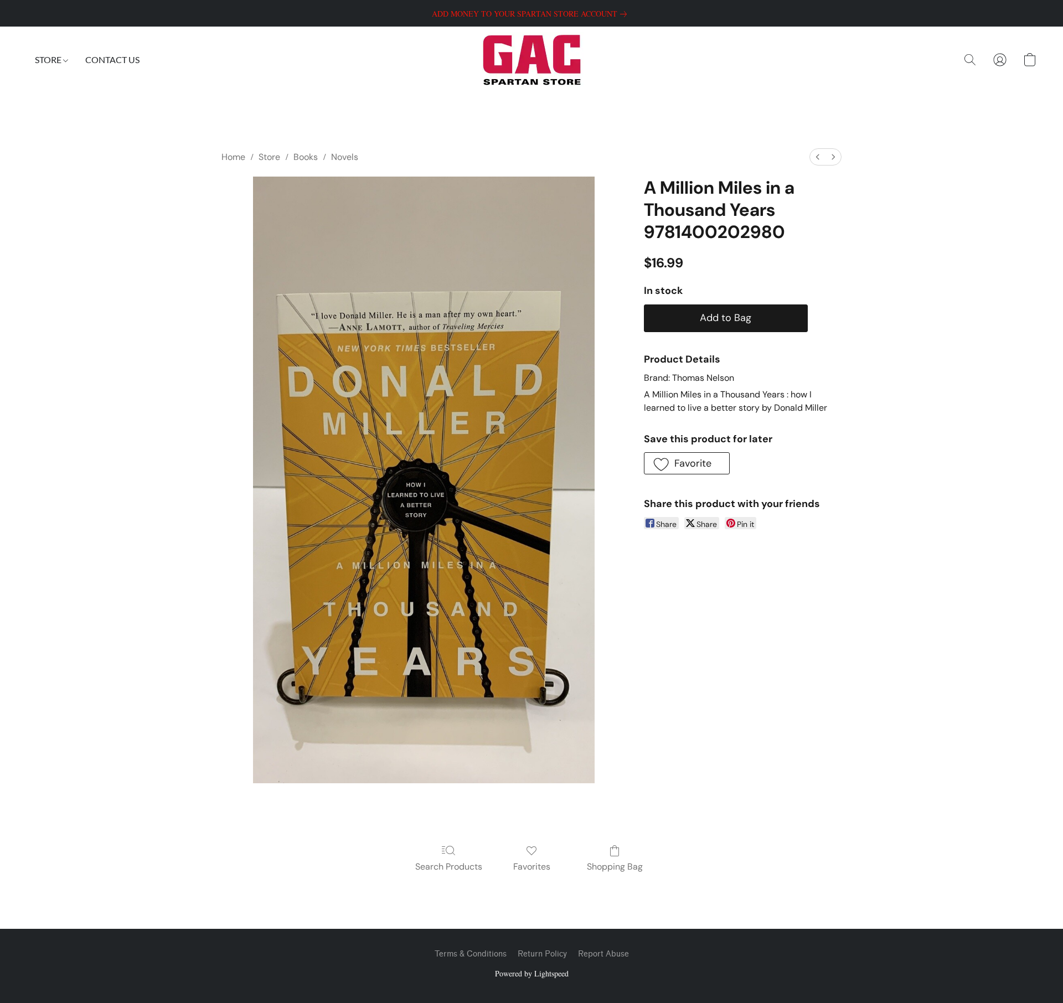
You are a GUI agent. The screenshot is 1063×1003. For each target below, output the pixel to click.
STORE (49, 59)
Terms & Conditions (471, 954)
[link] (531, 13)
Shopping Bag (615, 866)
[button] (532, 59)
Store (269, 157)
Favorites (531, 866)
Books (305, 157)
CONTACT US (112, 59)
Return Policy (542, 954)
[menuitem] (817, 157)
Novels (344, 157)
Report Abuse (603, 954)
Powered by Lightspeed (532, 973)
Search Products (448, 866)
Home (233, 157)
